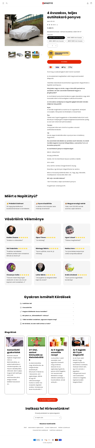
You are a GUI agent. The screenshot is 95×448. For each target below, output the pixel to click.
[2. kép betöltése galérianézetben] (19, 54)
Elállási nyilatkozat (64, 427)
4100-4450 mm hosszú (74, 37)
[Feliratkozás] (59, 418)
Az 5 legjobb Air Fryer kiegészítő (79, 352)
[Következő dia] (41, 54)
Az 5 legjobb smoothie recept (57, 352)
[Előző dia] (6, 54)
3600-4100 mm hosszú (56, 37)
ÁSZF (25, 427)
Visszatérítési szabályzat (40, 430)
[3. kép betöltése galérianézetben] (27, 54)
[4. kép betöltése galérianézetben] (35, 54)
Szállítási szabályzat (56, 430)
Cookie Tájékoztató (51, 427)
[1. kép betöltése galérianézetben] (12, 54)
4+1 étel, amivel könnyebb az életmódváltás (36, 355)
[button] (3, 3)
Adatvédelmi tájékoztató (35, 427)
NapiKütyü (49, 442)
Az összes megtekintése (47, 400)
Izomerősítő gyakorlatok (13, 351)
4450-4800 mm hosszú (56, 41)
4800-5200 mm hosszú (75, 41)
